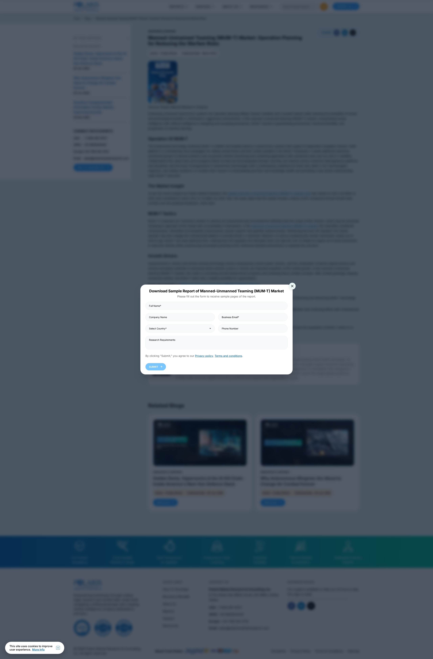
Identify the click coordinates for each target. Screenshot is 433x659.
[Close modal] (292, 286)
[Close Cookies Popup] (58, 648)
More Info (38, 649)
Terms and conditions (228, 356)
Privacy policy (204, 356)
